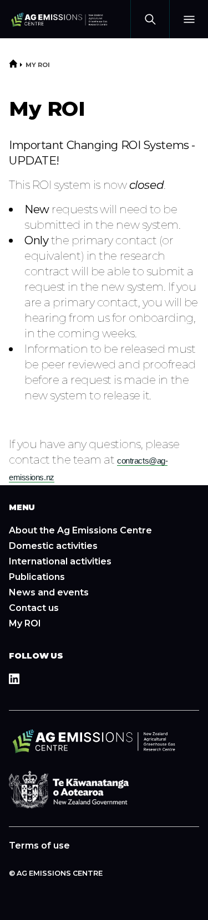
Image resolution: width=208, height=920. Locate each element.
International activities (60, 561)
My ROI (38, 65)
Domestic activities (53, 546)
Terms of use (39, 845)
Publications (37, 577)
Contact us (34, 608)
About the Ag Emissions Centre (80, 530)
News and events (49, 592)
